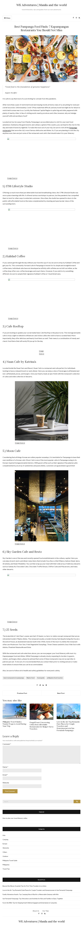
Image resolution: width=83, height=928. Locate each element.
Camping (5, 839)
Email (5, 775)
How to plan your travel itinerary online (15, 818)
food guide (40, 678)
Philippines (6, 865)
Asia (4, 835)
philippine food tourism (55, 678)
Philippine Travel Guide (10, 860)
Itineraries (6, 848)
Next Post (61, 693)
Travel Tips (6, 869)
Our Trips (45, 911)
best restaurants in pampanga (14, 678)
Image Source (12, 178)
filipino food (30, 678)
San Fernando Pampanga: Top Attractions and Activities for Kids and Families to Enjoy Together (33, 898)
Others (5, 852)
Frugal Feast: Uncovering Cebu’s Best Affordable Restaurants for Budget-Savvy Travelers (41, 725)
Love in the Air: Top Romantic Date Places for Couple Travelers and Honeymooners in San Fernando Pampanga (37, 890)
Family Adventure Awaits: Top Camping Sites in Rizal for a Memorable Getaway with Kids (31, 894)
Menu (8, 18)
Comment (7, 744)
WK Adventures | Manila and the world (41, 5)
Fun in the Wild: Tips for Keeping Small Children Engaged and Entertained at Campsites (30, 903)
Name (5, 767)
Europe (5, 844)
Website (6, 783)
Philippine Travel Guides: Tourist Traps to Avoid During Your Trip (14, 724)
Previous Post (22, 693)
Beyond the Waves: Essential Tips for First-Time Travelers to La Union (24, 886)
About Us (36, 911)
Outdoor (5, 856)
